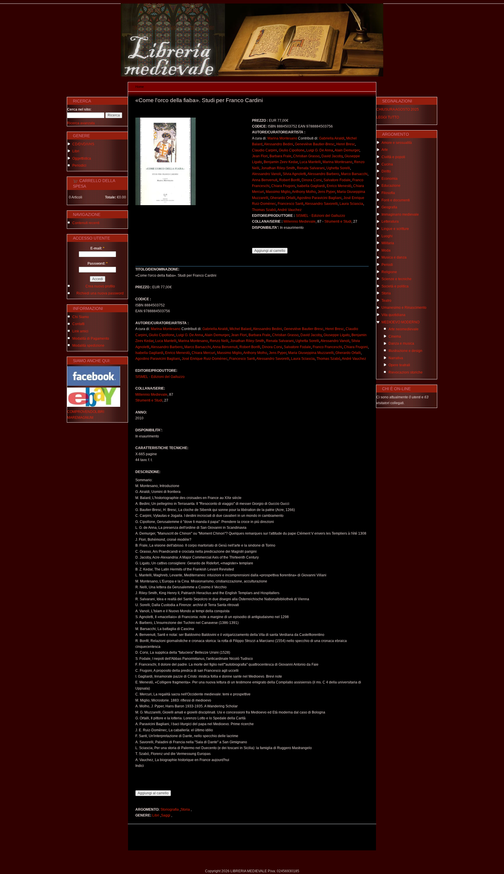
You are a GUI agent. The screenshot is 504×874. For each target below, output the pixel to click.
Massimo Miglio (278, 192)
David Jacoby (332, 156)
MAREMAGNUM (80, 418)
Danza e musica (401, 343)
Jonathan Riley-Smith (278, 168)
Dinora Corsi (312, 180)
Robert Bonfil (289, 180)
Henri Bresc (345, 144)
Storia (185, 809)
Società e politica (395, 286)
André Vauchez (289, 210)
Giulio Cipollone (291, 150)
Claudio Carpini (264, 150)
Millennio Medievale (300, 221)
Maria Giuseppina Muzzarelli (311, 353)
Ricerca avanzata (81, 123)
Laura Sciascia (351, 204)
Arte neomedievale (403, 329)
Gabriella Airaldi (331, 138)
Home (139, 86)
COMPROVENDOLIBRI (85, 412)
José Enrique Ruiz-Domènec (205, 359)
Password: (98, 263)
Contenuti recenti (85, 223)
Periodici (79, 165)
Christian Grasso (306, 156)
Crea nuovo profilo (100, 286)
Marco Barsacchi (354, 174)
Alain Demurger (347, 150)
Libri (75, 151)
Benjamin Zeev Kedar (281, 162)
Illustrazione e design (405, 351)
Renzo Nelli (219, 341)
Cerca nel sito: (79, 109)
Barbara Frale (280, 156)
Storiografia (169, 809)
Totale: (110, 197)
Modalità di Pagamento (90, 338)
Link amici (80, 331)
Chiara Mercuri (203, 353)
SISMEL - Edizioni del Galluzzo (320, 216)
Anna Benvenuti (264, 180)
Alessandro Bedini (278, 144)
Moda (386, 250)
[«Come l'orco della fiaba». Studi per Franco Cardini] (165, 204)
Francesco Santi (290, 204)
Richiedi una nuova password (100, 293)
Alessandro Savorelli (321, 204)
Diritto (386, 171)
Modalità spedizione (88, 345)
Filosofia (388, 193)
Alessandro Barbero (323, 174)
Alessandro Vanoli (266, 174)
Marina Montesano (282, 138)
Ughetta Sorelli (338, 168)
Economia (390, 179)
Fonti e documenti (396, 200)
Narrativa (395, 358)
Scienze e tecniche (397, 279)
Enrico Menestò (339, 186)
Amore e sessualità (397, 143)
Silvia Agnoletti (294, 174)
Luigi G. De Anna (319, 150)
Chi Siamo (80, 317)
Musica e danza (394, 257)
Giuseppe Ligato (336, 335)
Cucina (387, 164)
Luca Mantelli (310, 162)
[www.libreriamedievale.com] (252, 75)
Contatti (78, 324)
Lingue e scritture (395, 229)
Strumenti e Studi (337, 221)
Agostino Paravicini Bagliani (319, 198)
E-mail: (97, 248)
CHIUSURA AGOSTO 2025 (397, 109)
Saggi (165, 815)
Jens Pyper (326, 192)
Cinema (394, 336)
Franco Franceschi (327, 347)
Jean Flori (260, 156)
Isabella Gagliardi (311, 186)
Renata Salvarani (311, 168)
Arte (385, 150)
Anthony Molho (304, 192)
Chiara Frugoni (283, 186)
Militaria (388, 243)
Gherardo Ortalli (282, 198)
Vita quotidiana (393, 315)
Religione (389, 272)
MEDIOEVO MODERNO (400, 322)
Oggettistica (81, 158)
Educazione (391, 186)
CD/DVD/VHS (83, 144)
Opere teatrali (399, 365)
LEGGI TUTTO (387, 117)
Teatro (386, 301)
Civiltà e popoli (393, 157)
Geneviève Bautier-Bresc (315, 144)
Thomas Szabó (264, 210)
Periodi (387, 265)
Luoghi (387, 236)
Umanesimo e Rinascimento (404, 308)
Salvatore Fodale (337, 180)
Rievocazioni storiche (405, 372)
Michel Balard (240, 329)
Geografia (389, 207)
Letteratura (390, 221)
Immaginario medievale (400, 214)
